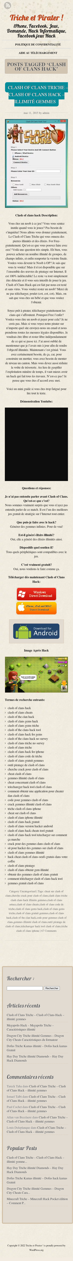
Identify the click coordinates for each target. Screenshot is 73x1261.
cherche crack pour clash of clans (30, 895)
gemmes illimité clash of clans (30, 922)
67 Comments (48, 931)
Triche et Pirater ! (36, 17)
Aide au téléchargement (38, 53)
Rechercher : (20, 978)
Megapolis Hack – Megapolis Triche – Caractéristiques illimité (30, 1027)
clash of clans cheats (28, 904)
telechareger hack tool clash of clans (41, 926)
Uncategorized (28, 891)
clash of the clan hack (24, 917)
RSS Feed (7, 5)
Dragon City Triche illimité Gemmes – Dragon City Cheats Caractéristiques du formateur (35, 1037)
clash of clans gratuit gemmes (32, 913)
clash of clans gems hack (29, 909)
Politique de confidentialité (38, 44)
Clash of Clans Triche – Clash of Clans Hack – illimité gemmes (38, 94)
